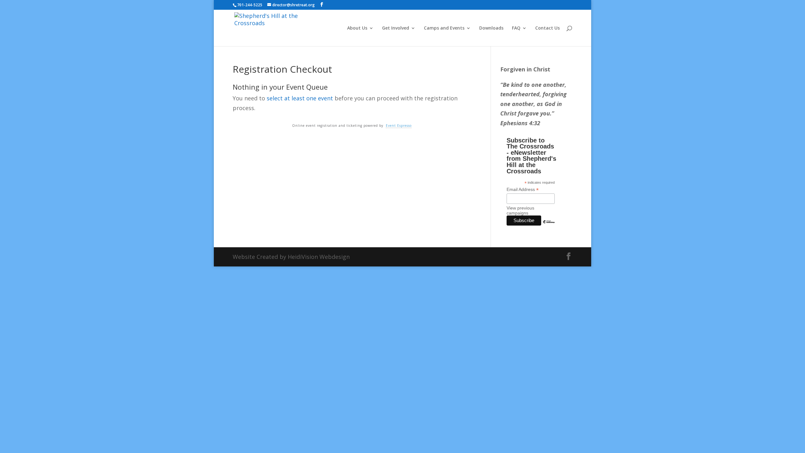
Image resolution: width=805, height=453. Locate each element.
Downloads (491, 28)
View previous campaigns (520, 210)
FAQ (516, 28)
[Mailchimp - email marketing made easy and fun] (549, 226)
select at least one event (300, 98)
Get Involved (395, 28)
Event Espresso (399, 125)
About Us (357, 28)
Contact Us (547, 28)
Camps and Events (444, 28)
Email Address (523, 190)
